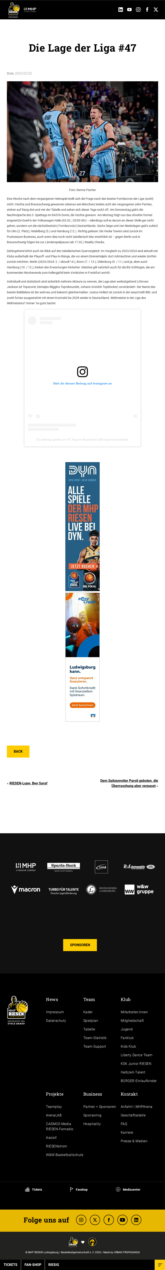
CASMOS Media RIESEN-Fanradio (59, 1126)
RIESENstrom (56, 1146)
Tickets (36, 1189)
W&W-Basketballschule (64, 1155)
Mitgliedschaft (132, 1021)
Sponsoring (92, 1115)
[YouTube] (129, 11)
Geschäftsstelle (133, 1115)
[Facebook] (147, 11)
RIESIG (53, 1265)
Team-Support (94, 1046)
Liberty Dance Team (137, 1055)
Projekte (54, 1094)
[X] (95, 1220)
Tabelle (89, 1029)
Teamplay (54, 1107)
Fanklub (127, 1038)
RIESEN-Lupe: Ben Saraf (28, 783)
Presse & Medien (134, 1141)
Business (92, 1094)
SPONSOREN (80, 945)
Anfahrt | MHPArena (137, 1107)
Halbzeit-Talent (133, 1072)
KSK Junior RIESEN (136, 1064)
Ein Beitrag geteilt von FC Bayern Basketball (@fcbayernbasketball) (82, 439)
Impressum (55, 1012)
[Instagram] (138, 11)
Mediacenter (131, 1189)
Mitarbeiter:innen (134, 1012)
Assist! (51, 1138)
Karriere (127, 1132)
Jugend (127, 1029)
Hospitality (92, 1124)
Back (18, 751)
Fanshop (81, 1189)
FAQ (124, 1124)
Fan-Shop (32, 1265)
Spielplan (90, 1021)
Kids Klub (128, 1046)
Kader (88, 1012)
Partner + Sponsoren (99, 1107)
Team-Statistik (95, 1038)
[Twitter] (156, 11)
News (52, 999)
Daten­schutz (56, 1021)
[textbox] (82, 251)
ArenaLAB (54, 1115)
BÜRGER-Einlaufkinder (139, 1081)
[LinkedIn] (120, 11)
